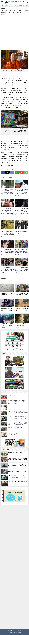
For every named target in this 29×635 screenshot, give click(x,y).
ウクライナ (16, 5)
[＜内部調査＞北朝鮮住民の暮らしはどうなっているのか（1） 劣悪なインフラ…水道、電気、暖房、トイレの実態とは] (4, 402)
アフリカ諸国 (25, 5)
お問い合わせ (18, 630)
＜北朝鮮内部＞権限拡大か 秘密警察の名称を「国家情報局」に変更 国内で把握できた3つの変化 (18, 418)
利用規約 (10, 630)
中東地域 (20, 5)
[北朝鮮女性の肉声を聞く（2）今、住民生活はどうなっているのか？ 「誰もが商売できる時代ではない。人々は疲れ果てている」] (4, 423)
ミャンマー (11, 5)
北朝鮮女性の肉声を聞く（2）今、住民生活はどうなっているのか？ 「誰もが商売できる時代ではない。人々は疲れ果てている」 (17, 423)
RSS (14, 630)
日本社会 (2, 5)
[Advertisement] (14, 34)
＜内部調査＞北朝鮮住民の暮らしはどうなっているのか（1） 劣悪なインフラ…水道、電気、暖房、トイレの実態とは (18, 402)
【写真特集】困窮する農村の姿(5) (15, 427)
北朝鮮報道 (6, 5)
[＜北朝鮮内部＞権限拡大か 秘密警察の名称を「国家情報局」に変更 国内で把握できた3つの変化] (4, 418)
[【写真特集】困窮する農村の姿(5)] (4, 429)
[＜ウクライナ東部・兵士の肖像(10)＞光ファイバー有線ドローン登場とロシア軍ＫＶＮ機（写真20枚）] (4, 413)
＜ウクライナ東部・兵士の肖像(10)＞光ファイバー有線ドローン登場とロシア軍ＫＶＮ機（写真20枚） (18, 412)
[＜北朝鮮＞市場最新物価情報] (4, 407)
